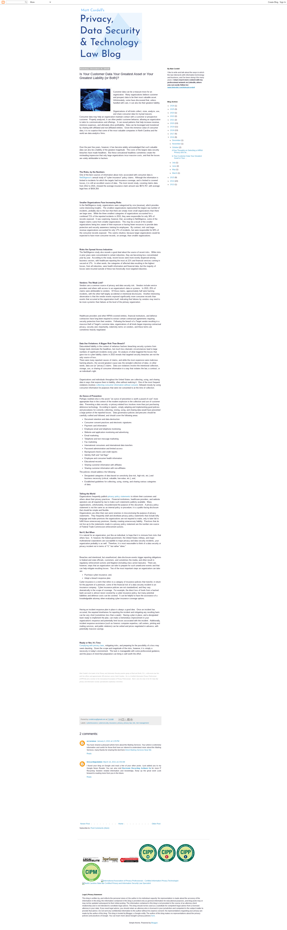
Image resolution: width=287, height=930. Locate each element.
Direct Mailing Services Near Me (138, 750)
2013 (172, 184)
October (175, 147)
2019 (172, 127)
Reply (89, 754)
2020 (172, 123)
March (175, 173)
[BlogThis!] (122, 719)
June (174, 166)
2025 (172, 109)
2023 (172, 113)
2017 (172, 134)
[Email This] (120, 719)
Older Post (156, 824)
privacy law (128, 723)
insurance (113, 723)
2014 (172, 181)
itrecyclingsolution (94, 762)
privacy (120, 723)
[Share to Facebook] (128, 719)
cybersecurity (104, 723)
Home (120, 824)
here (153, 916)
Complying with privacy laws (92, 645)
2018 (172, 130)
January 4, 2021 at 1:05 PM (108, 741)
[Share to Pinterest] (131, 719)
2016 (172, 137)
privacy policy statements (119, 496)
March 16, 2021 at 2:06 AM (114, 762)
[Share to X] (125, 719)
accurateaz (91, 741)
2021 (172, 120)
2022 (172, 116)
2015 (172, 177)
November (176, 144)
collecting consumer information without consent (117, 385)
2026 (172, 106)
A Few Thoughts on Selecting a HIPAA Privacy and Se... (187, 151)
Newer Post (85, 824)
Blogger (154, 923)
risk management (142, 723)
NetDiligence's (86, 177)
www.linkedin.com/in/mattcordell (181, 87)
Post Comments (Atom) (100, 828)
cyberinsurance (92, 723)
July (174, 163)
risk (134, 723)
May (174, 169)
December (176, 140)
